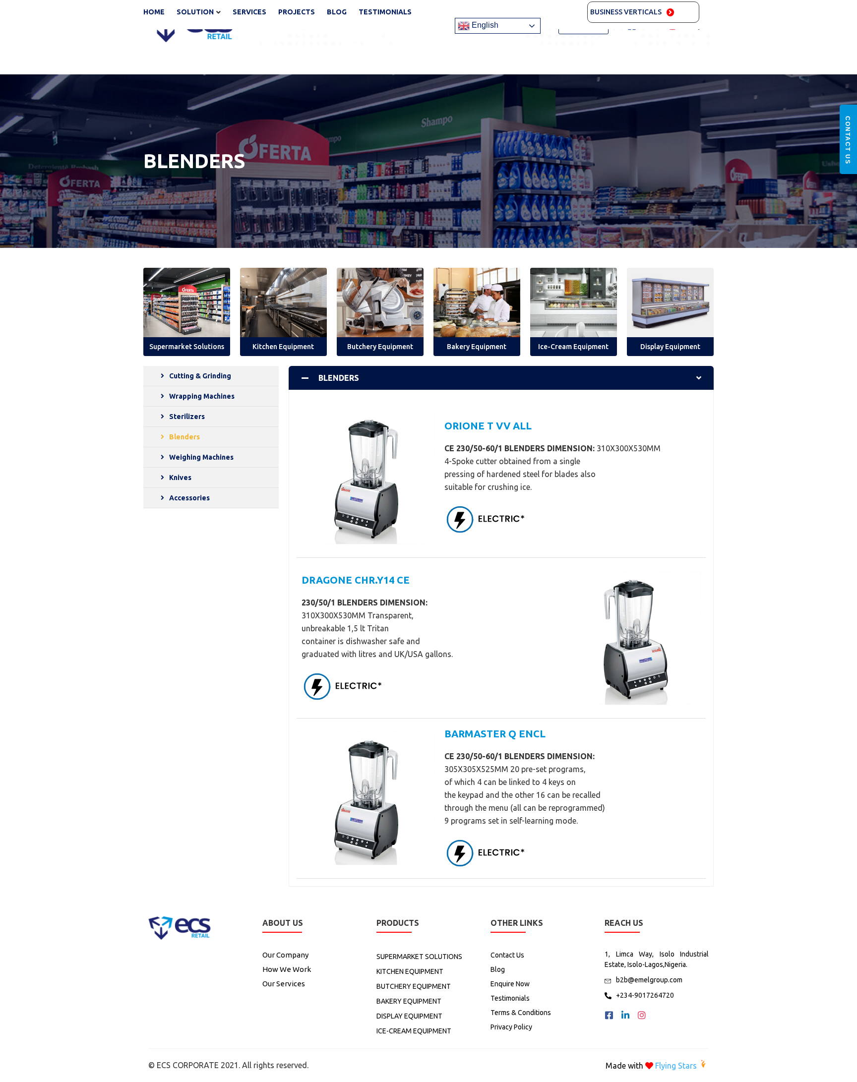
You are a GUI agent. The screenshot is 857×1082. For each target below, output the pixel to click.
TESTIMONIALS (385, 12)
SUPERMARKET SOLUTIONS (419, 957)
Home (154, 12)
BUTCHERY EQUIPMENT (413, 986)
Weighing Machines (201, 457)
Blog (337, 12)
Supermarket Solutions (186, 347)
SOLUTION (195, 12)
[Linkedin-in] (625, 1015)
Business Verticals (626, 12)
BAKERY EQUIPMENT (408, 1001)
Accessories (189, 498)
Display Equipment (670, 347)
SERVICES (249, 12)
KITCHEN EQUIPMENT (409, 971)
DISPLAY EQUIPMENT (409, 1016)
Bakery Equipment (476, 347)
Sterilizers (187, 417)
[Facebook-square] (609, 1015)
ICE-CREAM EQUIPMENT (413, 1031)
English (484, 25)
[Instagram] (641, 1015)
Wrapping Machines (202, 396)
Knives (180, 477)
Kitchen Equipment (283, 347)
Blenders (184, 437)
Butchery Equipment (380, 347)
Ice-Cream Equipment (573, 347)
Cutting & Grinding (200, 376)
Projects (296, 12)
